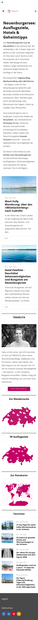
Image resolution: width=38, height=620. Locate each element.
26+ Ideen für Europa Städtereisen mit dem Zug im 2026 (25, 554)
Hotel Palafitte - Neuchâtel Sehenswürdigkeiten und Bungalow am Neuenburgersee (18, 276)
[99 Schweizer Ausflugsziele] (17, 455)
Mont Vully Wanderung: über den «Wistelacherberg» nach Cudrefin (18, 205)
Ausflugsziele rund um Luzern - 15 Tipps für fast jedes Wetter (26, 567)
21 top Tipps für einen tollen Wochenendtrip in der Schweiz (26, 527)
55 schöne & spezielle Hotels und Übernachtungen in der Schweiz (25, 541)
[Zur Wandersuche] (19, 417)
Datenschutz (7, 608)
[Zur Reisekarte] (17, 493)
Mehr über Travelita (19, 389)
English (5, 599)
